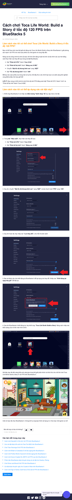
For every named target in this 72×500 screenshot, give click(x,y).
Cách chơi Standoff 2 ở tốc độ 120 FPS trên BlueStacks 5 (22, 441)
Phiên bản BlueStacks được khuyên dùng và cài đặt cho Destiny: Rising (26, 460)
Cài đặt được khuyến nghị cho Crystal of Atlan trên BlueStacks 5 (24, 466)
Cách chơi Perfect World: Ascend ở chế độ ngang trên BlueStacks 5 (25, 454)
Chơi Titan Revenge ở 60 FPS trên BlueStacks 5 (19, 447)
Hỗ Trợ (23, 12)
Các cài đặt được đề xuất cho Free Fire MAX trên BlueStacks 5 (23, 444)
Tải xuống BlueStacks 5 (60, 4)
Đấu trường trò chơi (45, 12)
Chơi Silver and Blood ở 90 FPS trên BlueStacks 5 (20, 463)
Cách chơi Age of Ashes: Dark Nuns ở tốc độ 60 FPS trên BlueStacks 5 (26, 470)
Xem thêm (7, 474)
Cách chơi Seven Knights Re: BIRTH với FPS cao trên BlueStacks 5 (25, 457)
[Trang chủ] (7, 4)
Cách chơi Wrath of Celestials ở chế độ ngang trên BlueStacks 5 (24, 451)
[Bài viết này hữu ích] (26, 430)
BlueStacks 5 (32, 12)
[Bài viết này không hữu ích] (31, 430)
